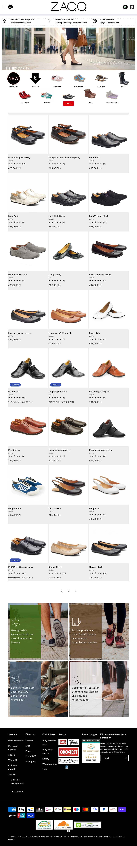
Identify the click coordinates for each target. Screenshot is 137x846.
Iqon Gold (13, 216)
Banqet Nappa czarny (19, 157)
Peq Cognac (14, 450)
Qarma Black (95, 567)
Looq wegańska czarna (19, 333)
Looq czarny (55, 274)
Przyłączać (30, 761)
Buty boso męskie (47, 751)
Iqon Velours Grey (17, 274)
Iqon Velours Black (99, 216)
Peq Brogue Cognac (99, 391)
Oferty (45, 758)
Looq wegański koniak (60, 333)
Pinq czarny (55, 508)
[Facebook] (68, 831)
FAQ (27, 745)
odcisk (11, 754)
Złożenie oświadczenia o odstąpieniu (17, 785)
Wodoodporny (49, 764)
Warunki (12, 760)
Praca (28, 751)
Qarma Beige (55, 567)
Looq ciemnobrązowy (100, 274)
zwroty (11, 774)
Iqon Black (94, 157)
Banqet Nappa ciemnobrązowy (64, 157)
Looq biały (94, 333)
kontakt (29, 740)
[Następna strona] (76, 591)
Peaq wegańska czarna (100, 450)
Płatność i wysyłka (13, 747)
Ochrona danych (12, 767)
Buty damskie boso (49, 742)
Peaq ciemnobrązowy (60, 450)
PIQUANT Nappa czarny (20, 567)
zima (44, 769)
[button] (10, 7)
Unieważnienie (15, 740)
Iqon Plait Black (57, 216)
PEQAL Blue (14, 508)
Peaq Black (14, 391)
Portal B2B (30, 756)
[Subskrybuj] (126, 758)
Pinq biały (94, 508)
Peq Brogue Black (58, 391)
